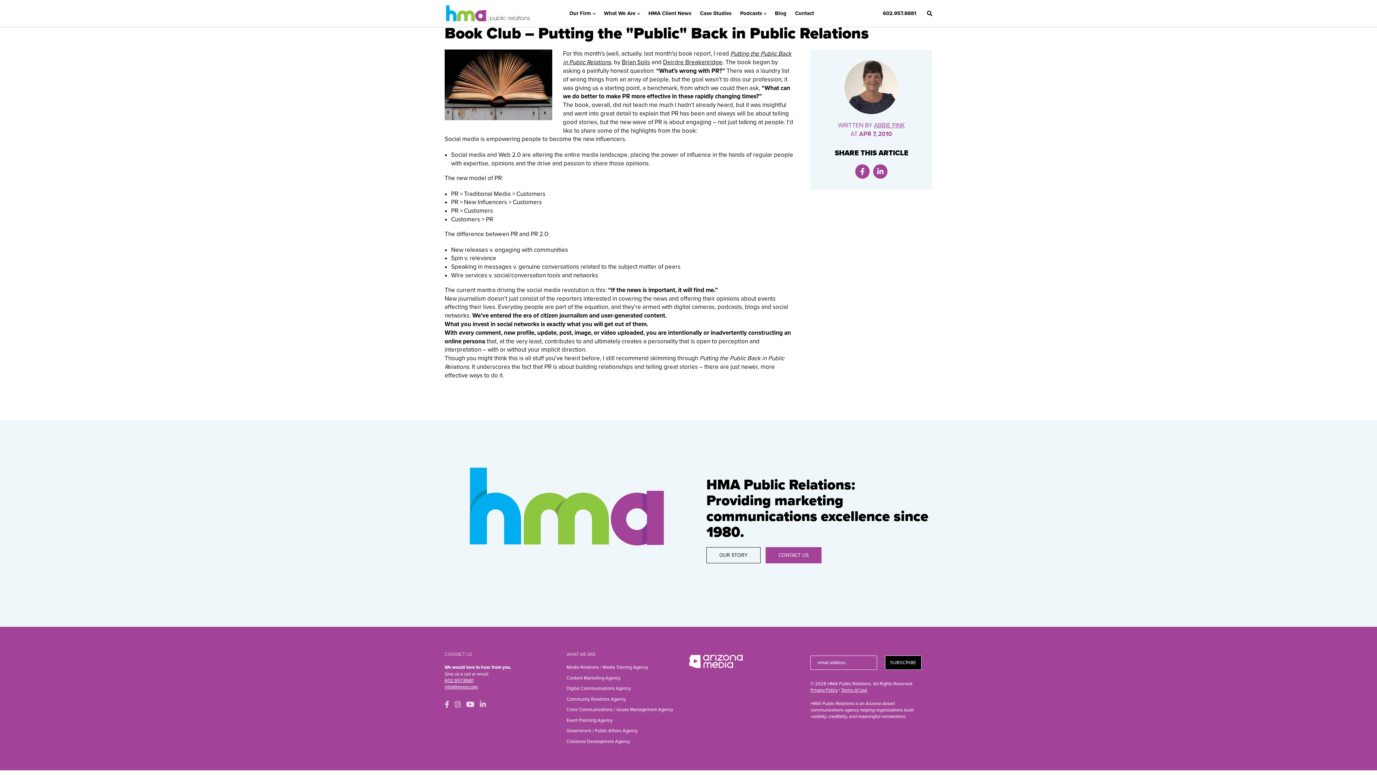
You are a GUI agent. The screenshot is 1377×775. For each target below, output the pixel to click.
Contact (804, 13)
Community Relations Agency (596, 699)
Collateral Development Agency (598, 742)
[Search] (929, 13)
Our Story (733, 555)
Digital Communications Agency (599, 688)
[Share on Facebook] (862, 171)
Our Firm (580, 13)
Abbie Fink (889, 125)
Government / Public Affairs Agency (602, 731)
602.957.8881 (899, 13)
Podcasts (751, 13)
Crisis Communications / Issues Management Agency (620, 710)
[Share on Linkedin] (880, 171)
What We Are (619, 13)
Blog (780, 13)
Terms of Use (854, 690)
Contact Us (794, 555)
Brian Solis (636, 62)
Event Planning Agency (589, 720)
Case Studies (716, 13)
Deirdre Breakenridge (693, 62)
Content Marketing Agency (593, 678)
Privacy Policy (824, 690)
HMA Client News (669, 13)
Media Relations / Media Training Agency (607, 667)
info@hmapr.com (461, 687)
